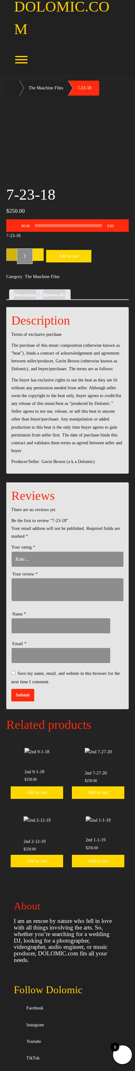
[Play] (14, 225)
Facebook (34, 1008)
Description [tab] (25, 295)
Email (19, 643)
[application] (67, 225)
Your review (25, 574)
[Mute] (120, 225)
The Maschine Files (46, 88)
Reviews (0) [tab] (54, 295)
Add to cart (69, 256)
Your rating (23, 547)
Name (19, 614)
